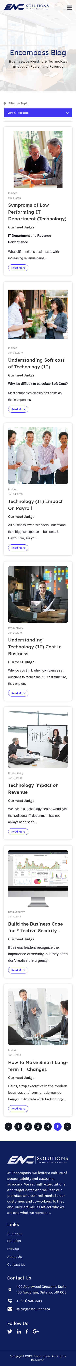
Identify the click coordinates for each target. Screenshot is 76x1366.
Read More (18, 267)
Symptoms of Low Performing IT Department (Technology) (37, 212)
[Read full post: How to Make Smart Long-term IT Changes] (38, 1046)
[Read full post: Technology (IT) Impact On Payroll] (38, 485)
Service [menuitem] (13, 1248)
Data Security (16, 912)
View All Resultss (18, 112)
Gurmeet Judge (21, 227)
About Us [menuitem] (14, 1256)
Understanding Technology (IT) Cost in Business (35, 647)
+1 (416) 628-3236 (29, 1300)
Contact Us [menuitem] (16, 1264)
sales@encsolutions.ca (33, 1309)
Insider (12, 193)
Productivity (15, 628)
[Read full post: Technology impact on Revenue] (38, 769)
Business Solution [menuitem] (14, 1237)
